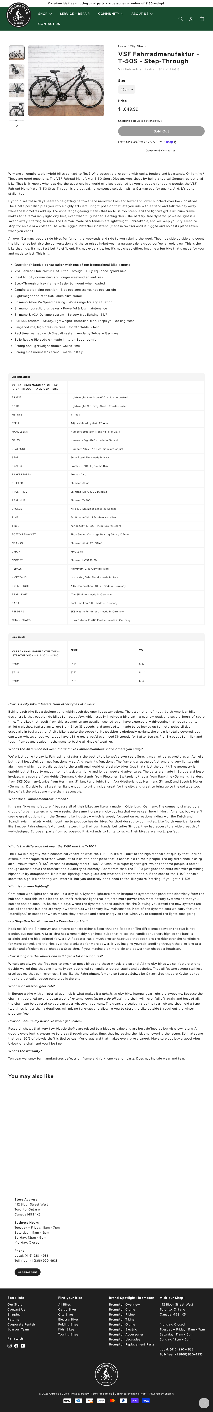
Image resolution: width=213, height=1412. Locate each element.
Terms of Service (101, 1393)
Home (122, 46)
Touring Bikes (68, 1334)
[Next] (16, 124)
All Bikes (64, 1304)
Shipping (124, 120)
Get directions (27, 1272)
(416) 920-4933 (181, 1349)
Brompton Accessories (126, 1334)
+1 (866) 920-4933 (189, 1354)
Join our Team (18, 1329)
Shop (43, 14)
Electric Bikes (68, 1319)
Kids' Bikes (66, 1329)
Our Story (15, 1304)
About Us (140, 14)
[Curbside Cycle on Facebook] (16, 1346)
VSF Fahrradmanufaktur (136, 69)
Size (121, 81)
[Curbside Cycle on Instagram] (9, 1346)
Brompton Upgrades (124, 1339)
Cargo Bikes (67, 1309)
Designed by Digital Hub (130, 1393)
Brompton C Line (122, 1309)
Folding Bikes (68, 1324)
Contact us (168, 150)
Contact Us (49, 24)
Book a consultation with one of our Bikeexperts (81, 265)
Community (109, 14)
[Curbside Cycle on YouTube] (23, 1346)
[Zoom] (66, 80)
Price (122, 101)
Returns (13, 1319)
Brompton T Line (121, 1319)
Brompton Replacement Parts (132, 1344)
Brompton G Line (122, 1324)
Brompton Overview (124, 1304)
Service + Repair (75, 14)
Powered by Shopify (161, 1393)
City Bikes (137, 46)
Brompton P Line (122, 1314)
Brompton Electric (123, 1329)
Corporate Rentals (21, 1324)
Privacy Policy (80, 1393)
